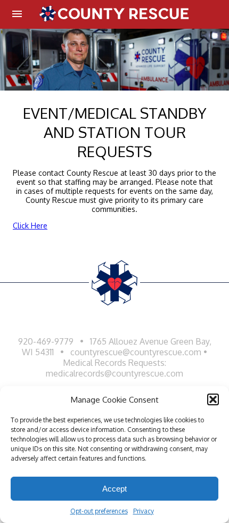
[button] (213, 399)
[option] (114, 60)
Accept (114, 488)
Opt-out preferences (99, 511)
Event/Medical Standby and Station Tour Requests (114, 132)
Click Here (30, 225)
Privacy (143, 511)
